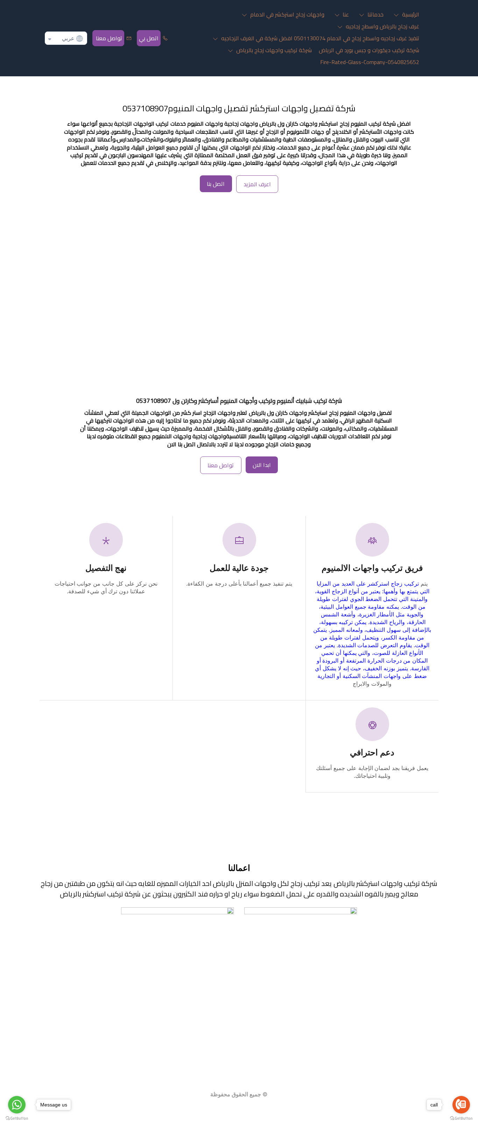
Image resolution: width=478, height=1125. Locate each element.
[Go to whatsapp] (17, 1104)
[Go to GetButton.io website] (17, 1118)
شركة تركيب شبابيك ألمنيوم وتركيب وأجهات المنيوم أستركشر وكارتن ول (256, 400)
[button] (405, 14)
